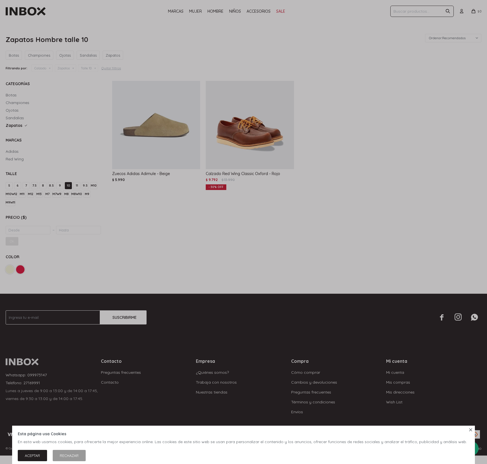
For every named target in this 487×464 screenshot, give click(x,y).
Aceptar (32, 455)
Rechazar (69, 455)
